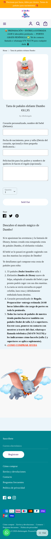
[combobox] (10, 191)
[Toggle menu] (4, 24)
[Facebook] (4, 497)
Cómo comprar (10, 466)
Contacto (7, 477)
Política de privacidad (14, 487)
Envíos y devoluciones (14, 471)
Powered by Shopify (36, 531)
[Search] (38, 22)
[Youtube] (9, 497)
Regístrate (13, 454)
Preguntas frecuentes (13, 482)
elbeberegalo (27, 116)
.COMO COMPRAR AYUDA (22, 345)
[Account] (30, 22)
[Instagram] (14, 497)
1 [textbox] (5, 192)
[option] (25, 77)
